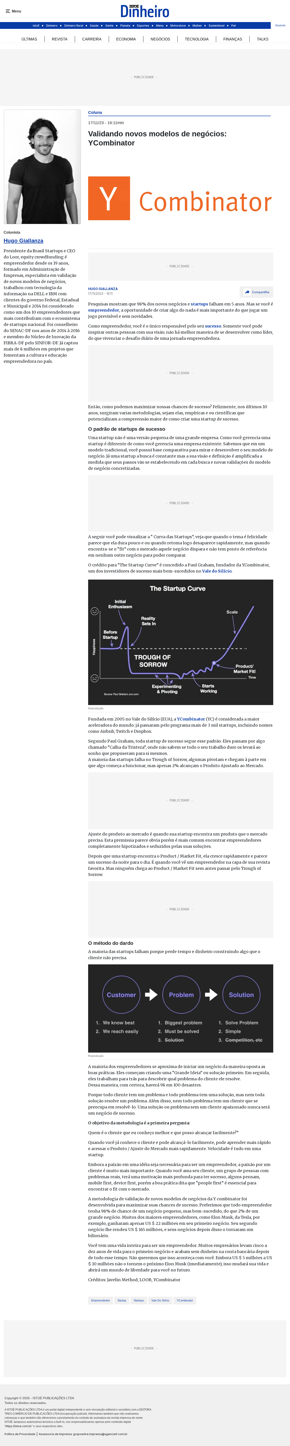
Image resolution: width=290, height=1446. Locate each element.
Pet (233, 25)
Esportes (143, 25)
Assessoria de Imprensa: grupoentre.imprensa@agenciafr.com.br (83, 1434)
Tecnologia (197, 39)
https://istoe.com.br (18, 1426)
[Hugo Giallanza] (42, 167)
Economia (126, 39)
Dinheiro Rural (73, 25)
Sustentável (217, 25)
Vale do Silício (160, 1300)
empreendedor (100, 1300)
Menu (160, 25)
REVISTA (60, 39)
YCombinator (185, 1300)
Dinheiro (52, 25)
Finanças (232, 39)
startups (139, 1300)
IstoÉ (36, 25)
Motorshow (178, 25)
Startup (121, 1300)
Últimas (29, 39)
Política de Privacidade (20, 1434)
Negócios (160, 39)
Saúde (94, 25)
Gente (109, 25)
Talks (262, 39)
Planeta (125, 25)
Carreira (92, 39)
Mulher (197, 25)
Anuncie (280, 25)
